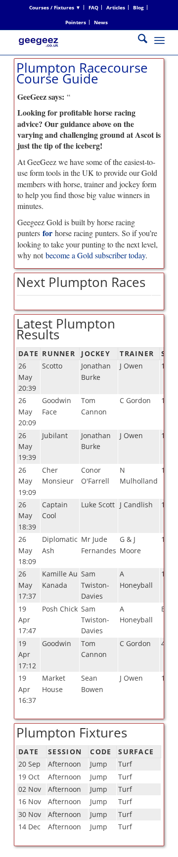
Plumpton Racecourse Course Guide (82, 73)
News (101, 22)
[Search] (137, 40)
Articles (115, 7)
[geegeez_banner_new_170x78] (73, 50)
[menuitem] (55, 7)
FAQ (93, 7)
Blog (138, 7)
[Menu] (159, 40)
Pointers (75, 22)
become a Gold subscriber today (95, 255)
